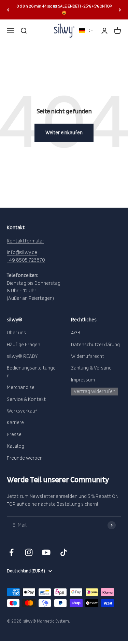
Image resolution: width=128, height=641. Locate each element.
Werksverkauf (22, 411)
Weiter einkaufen (64, 133)
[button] (86, 30)
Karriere (15, 423)
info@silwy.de (22, 252)
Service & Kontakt (26, 399)
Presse (14, 434)
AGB (75, 333)
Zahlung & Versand (91, 368)
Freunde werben (25, 458)
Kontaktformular (25, 241)
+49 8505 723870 (26, 260)
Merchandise (20, 387)
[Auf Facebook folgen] (11, 552)
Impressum (83, 380)
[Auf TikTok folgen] (63, 552)
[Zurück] (8, 9)
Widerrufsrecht (87, 356)
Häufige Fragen (23, 345)
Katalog (15, 446)
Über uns (16, 333)
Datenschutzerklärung (95, 345)
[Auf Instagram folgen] (28, 552)
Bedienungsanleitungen (31, 371)
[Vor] (120, 9)
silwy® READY (22, 356)
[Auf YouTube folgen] (46, 552)
